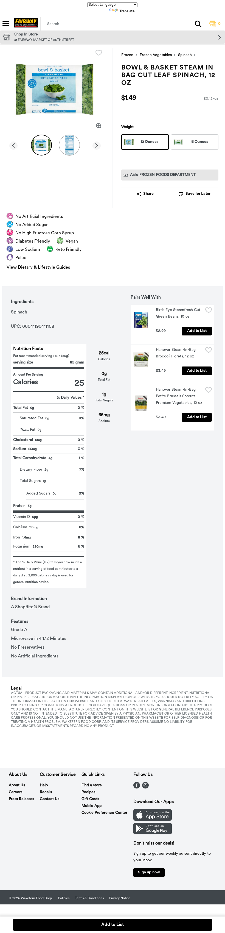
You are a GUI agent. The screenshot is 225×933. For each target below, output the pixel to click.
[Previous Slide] (13, 144)
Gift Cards (90, 799)
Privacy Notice (119, 898)
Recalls (46, 792)
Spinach (185, 55)
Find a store (91, 785)
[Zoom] (99, 126)
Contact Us (49, 799)
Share (148, 194)
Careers (15, 792)
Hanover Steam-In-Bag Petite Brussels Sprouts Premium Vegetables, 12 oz (179, 396)
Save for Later (197, 194)
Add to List (197, 331)
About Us (17, 785)
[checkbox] (98, 52)
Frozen (127, 55)
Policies (63, 898)
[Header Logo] (24, 24)
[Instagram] (145, 787)
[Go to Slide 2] (69, 145)
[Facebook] (136, 787)
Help (44, 785)
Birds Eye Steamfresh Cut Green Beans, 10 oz (178, 313)
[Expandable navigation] (5, 23)
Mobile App (91, 806)
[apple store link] (152, 819)
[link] (194, 194)
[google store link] (152, 833)
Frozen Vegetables (156, 55)
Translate (127, 11)
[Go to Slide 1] (41, 145)
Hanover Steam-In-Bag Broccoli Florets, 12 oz (176, 353)
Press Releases (21, 799)
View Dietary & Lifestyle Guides (38, 267)
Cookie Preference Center (104, 813)
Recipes (88, 792)
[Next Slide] (96, 144)
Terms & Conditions (89, 898)
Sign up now (149, 872)
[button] (198, 23)
